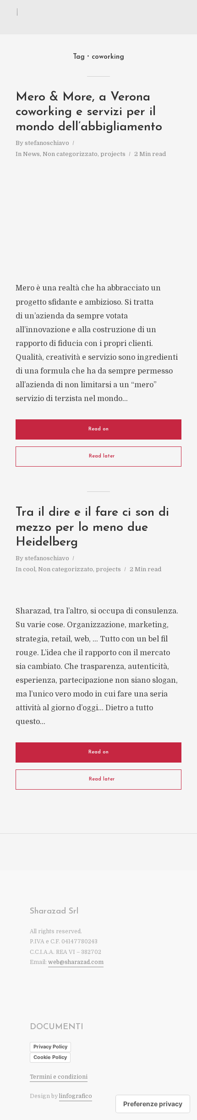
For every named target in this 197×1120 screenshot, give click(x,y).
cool (29, 569)
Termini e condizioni (59, 1077)
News (31, 153)
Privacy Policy (50, 1046)
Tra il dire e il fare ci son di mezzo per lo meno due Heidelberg (92, 528)
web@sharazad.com (76, 962)
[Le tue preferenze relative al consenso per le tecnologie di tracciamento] (153, 1104)
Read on (98, 429)
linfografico (75, 1096)
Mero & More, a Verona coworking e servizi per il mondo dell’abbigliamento (89, 112)
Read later (102, 456)
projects (113, 153)
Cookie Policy (50, 1057)
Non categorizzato (70, 153)
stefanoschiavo (47, 142)
